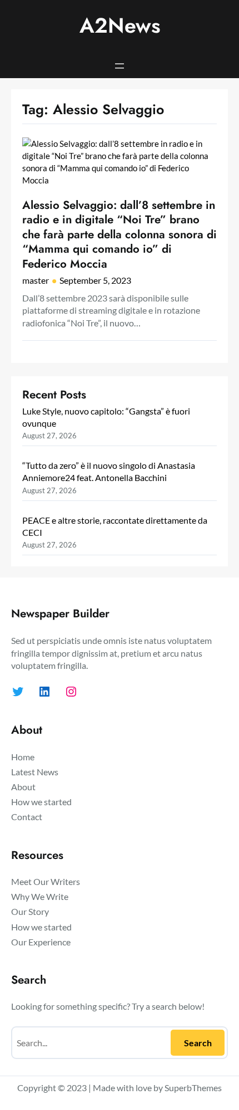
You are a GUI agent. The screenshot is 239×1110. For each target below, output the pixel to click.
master (35, 280)
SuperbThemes (193, 1087)
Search (198, 1042)
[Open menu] (119, 66)
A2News (119, 25)
